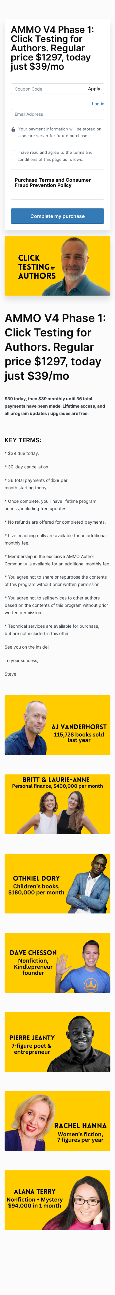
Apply (94, 88)
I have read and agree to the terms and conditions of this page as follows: (55, 155)
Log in (98, 103)
